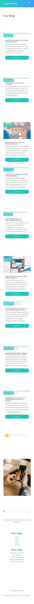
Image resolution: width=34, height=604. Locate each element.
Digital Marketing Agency (17, 559)
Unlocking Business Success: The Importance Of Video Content (16, 309)
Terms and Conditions (24, 595)
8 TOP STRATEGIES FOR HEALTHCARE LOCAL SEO (13, 220)
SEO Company (17, 555)
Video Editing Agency (17, 561)
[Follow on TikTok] (20, 527)
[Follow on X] (17, 527)
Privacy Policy (13, 595)
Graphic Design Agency (17, 557)
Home (17, 536)
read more (17, 57)
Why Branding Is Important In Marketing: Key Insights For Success (15, 399)
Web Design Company (17, 553)
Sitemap (5, 595)
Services (17, 540)
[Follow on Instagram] (13, 527)
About (17, 538)
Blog (17, 543)
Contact (17, 545)
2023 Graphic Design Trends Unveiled (14, 83)
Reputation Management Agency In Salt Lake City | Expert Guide (16, 354)
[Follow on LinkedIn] (24, 527)
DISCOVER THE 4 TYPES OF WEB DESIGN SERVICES (16, 277)
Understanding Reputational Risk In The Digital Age (16, 175)
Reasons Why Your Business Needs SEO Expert (14, 143)
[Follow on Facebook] (9, 527)
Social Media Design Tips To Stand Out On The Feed (16, 41)
